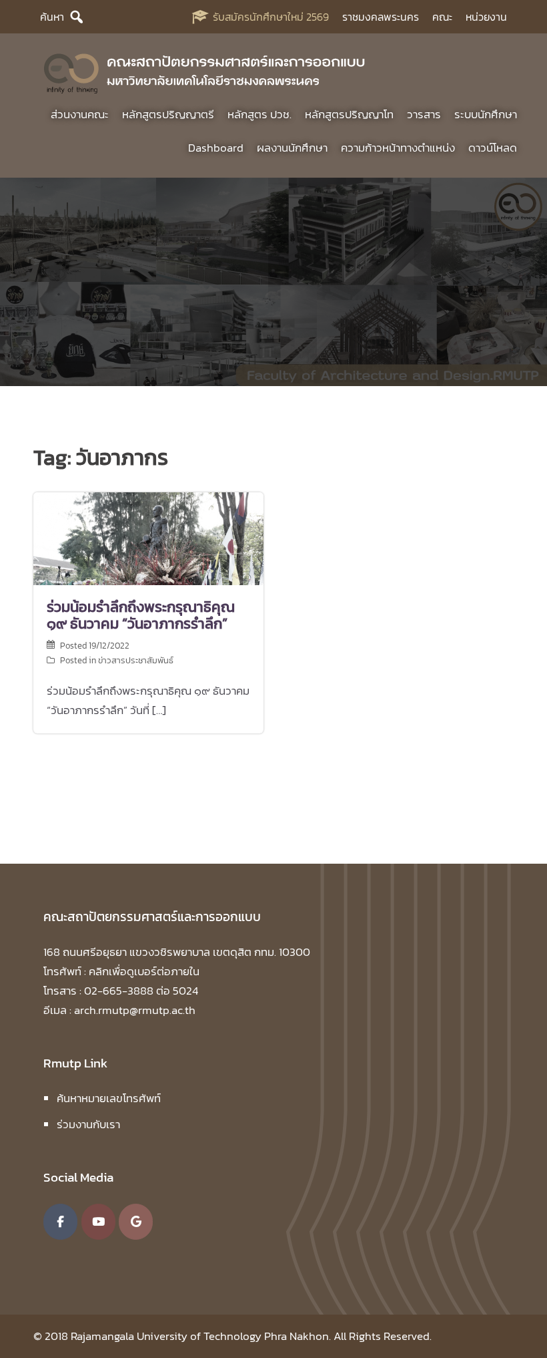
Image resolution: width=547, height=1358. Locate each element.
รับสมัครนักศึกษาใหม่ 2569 (271, 17)
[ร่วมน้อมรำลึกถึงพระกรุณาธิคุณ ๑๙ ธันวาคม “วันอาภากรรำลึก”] (148, 537)
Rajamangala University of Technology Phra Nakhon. (201, 1336)
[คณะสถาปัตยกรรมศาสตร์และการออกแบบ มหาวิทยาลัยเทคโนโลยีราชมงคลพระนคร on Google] (136, 1222)
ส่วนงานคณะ (80, 114)
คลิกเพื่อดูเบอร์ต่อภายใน (144, 971)
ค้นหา (52, 17)
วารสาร (424, 114)
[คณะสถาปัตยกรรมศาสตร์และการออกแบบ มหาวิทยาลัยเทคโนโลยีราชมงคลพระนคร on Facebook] (60, 1222)
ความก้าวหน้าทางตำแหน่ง (398, 147)
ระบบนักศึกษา (485, 114)
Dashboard (215, 147)
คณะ (442, 17)
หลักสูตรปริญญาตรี (168, 114)
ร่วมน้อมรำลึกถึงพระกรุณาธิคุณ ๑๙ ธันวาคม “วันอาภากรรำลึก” (141, 615)
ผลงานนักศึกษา (292, 147)
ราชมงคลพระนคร (380, 17)
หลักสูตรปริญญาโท (349, 114)
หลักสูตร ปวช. (259, 114)
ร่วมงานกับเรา (88, 1124)
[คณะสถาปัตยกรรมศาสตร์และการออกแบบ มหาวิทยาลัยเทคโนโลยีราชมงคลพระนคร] (205, 70)
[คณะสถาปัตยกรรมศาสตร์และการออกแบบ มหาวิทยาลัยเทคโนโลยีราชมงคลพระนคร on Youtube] (98, 1222)
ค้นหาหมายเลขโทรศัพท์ (109, 1098)
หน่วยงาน (486, 17)
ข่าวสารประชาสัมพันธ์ (135, 660)
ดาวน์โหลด (492, 147)
